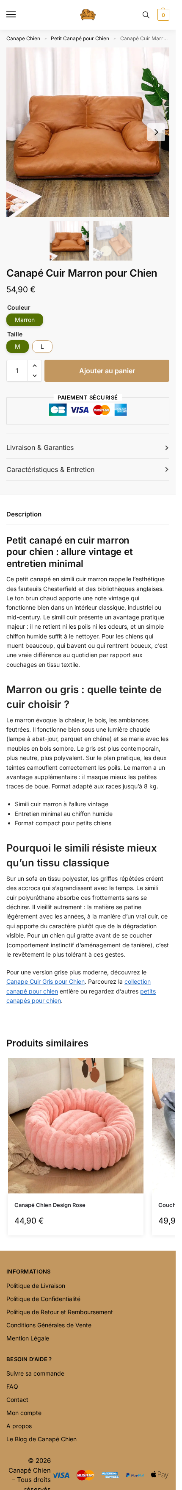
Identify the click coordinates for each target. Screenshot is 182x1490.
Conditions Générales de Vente (48, 1325)
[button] (162, 15)
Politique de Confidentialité (43, 1298)
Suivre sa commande (35, 1373)
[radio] (24, 320)
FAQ (12, 1386)
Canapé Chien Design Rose (49, 1204)
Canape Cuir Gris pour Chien (45, 981)
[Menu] (19, 14)
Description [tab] (23, 514)
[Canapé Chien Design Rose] (75, 1125)
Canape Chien (23, 38)
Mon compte (23, 1412)
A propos (19, 1425)
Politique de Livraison (35, 1285)
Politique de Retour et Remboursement (59, 1311)
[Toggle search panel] (146, 15)
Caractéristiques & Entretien (50, 469)
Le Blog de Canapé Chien (41, 1439)
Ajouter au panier (107, 370)
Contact (17, 1399)
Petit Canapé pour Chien (80, 38)
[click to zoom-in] (91, 132)
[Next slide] (156, 132)
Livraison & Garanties (40, 447)
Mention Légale (27, 1338)
